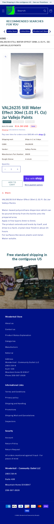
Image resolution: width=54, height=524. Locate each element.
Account (9, 438)
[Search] (45, 11)
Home (3, 38)
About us (9, 323)
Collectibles (25, 31)
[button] (3, 11)
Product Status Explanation (18, 335)
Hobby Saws (12, 31)
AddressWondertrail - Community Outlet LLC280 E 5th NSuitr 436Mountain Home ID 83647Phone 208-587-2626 (22, 367)
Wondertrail (23, 515)
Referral (9, 353)
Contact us (10, 329)
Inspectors (10, 421)
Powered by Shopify (33, 515)
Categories (10, 341)
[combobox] (31, 11)
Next (50, 31)
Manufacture (11, 347)
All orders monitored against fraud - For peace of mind (24, 457)
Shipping (5, 130)
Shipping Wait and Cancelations (20, 415)
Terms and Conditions (15, 392)
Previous (4, 31)
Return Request (12, 449)
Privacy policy (11, 398)
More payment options (34, 185)
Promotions (10, 409)
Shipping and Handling (15, 403)
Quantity (5, 164)
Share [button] (8, 193)
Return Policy (11, 443)
